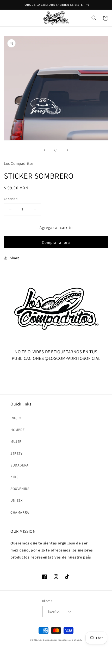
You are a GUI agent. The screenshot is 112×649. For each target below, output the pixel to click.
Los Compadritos (48, 639)
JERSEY (16, 453)
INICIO (15, 418)
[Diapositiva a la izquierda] (44, 150)
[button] (6, 18)
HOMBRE (17, 429)
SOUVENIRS (19, 488)
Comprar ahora (56, 242)
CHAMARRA (19, 512)
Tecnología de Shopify (70, 639)
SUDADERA (19, 465)
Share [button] (15, 258)
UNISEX (16, 500)
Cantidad (10, 199)
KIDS (14, 477)
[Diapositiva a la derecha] (67, 150)
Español (54, 611)
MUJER (16, 441)
